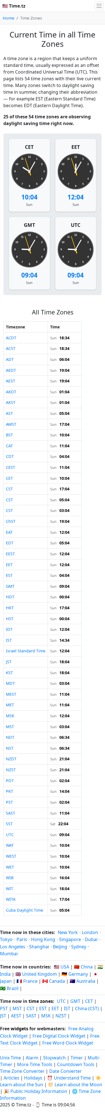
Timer (77, 1058)
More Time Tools (35, 1064)
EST (43, 1008)
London (90, 932)
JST (3, 1016)
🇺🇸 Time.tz (13, 6)
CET (29, 147)
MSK (46, 1016)
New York (68, 932)
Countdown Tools (76, 1064)
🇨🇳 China (83, 967)
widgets (19, 1029)
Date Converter (65, 1071)
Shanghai (39, 947)
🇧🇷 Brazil (9, 988)
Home (8, 18)
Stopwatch (54, 1058)
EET (75, 147)
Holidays (33, 1078)
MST (17, 1008)
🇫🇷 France (27, 981)
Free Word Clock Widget (67, 1043)
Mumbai (9, 954)
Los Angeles (12, 947)
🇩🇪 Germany (75, 974)
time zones (41, 1001)
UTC (75, 225)
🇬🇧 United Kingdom (36, 974)
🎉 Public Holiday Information (35, 1091)
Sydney (78, 947)
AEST (16, 1016)
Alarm (32, 1058)
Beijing (60, 947)
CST (30, 1008)
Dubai (91, 939)
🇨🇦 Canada (53, 981)
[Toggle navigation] (99, 5)
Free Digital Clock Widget (58, 1036)
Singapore (70, 939)
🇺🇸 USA (61, 967)
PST (4, 1008)
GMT (29, 225)
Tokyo (6, 939)
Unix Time (10, 1058)
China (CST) (87, 1008)
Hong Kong (43, 939)
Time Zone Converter (23, 1071)
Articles (11, 1078)
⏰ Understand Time (69, 1078)
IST (67, 1008)
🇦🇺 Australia (82, 981)
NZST (60, 1016)
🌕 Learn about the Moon (75, 1084)
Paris (22, 939)
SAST (31, 1016)
